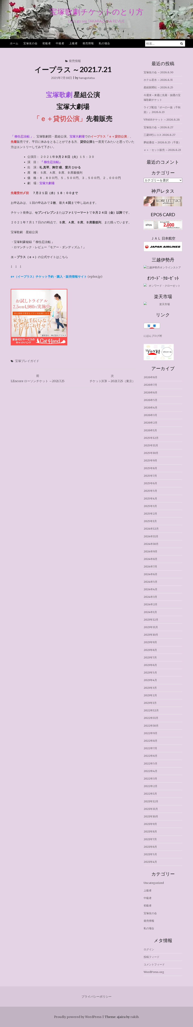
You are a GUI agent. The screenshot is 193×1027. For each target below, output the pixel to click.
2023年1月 (150, 703)
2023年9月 (150, 642)
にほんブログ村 (153, 335)
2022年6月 (150, 755)
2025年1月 (150, 521)
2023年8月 (150, 650)
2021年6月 (150, 846)
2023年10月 (151, 634)
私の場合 (104, 43)
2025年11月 (151, 445)
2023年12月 (151, 619)
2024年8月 (150, 559)
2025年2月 (150, 513)
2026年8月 (150, 377)
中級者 (60, 43)
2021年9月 (150, 824)
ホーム (14, 43)
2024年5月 (150, 581)
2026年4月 (150, 407)
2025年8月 (150, 468)
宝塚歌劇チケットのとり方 (97, 11)
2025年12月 (151, 438)
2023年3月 (150, 688)
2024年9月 (150, 551)
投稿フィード (151, 957)
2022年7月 (150, 748)
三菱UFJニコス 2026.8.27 (159, 135)
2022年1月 (150, 793)
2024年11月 (151, 536)
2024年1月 (150, 612)
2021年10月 (151, 816)
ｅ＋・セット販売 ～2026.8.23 (162, 150)
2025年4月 (150, 498)
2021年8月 (150, 831)
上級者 (73, 43)
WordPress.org (154, 972)
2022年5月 (150, 763)
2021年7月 (150, 839)
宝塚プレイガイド (27, 361)
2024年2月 (150, 604)
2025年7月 (150, 475)
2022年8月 (150, 740)
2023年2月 (150, 695)
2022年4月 (150, 771)
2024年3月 (150, 597)
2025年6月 (150, 483)
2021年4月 (150, 862)
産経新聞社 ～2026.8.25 (158, 87)
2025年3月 (150, 506)
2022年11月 (151, 718)
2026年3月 (150, 415)
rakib (134, 1017)
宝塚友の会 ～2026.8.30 (158, 72)
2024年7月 (150, 566)
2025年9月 (150, 460)
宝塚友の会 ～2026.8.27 (158, 127)
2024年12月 (151, 528)
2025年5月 (150, 491)
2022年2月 (150, 786)
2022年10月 (151, 725)
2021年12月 (151, 801)
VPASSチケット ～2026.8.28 (162, 119)
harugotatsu (87, 77)
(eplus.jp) (56, 276)
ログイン (149, 949)
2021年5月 (150, 854)
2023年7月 (150, 657)
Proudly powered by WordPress (78, 1017)
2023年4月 (150, 680)
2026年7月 (150, 384)
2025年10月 (151, 453)
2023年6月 (150, 665)
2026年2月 (150, 422)
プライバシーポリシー (96, 996)
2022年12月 (151, 710)
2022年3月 (150, 778)
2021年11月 (151, 809)
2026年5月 (150, 400)
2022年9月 (150, 733)
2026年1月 (150, 430)
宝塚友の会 (30, 43)
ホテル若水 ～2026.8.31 (158, 80)
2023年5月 (150, 672)
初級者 (46, 43)
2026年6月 (150, 392)
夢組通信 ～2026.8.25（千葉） (162, 142)
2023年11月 (151, 627)
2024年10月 (151, 544)
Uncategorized (154, 883)
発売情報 (88, 43)
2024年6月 (150, 574)
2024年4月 (150, 589)
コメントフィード (154, 964)
